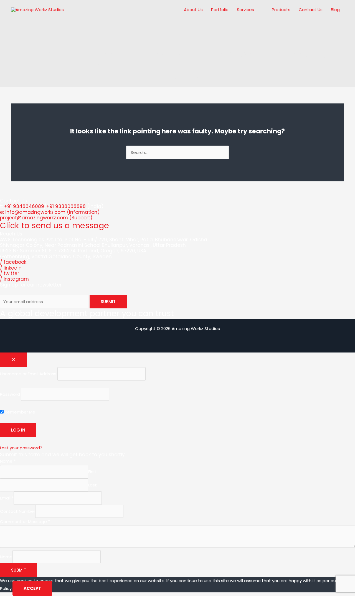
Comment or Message (25, 521)
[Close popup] (13, 359)
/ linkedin (11, 268)
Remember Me (19, 412)
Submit (18, 570)
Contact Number (17, 511)
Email (7, 498)
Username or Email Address (28, 374)
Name (8, 461)
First (92, 472)
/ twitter (9, 273)
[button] (256, 9)
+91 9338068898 (66, 206)
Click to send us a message (54, 225)
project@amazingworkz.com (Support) (46, 217)
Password (10, 394)
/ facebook (13, 262)
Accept (32, 588)
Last (92, 485)
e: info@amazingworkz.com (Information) (50, 212)
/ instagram (14, 279)
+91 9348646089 (24, 206)
